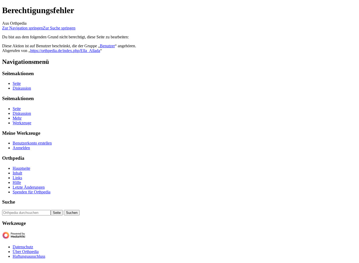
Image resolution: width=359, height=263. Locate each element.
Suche (8, 202)
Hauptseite (21, 168)
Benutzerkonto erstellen (32, 143)
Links (17, 178)
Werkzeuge (22, 123)
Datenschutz (23, 247)
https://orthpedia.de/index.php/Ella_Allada (65, 50)
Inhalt (17, 173)
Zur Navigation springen (22, 28)
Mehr (17, 118)
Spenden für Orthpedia (31, 192)
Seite (17, 83)
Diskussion (22, 88)
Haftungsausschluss (29, 256)
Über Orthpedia (26, 251)
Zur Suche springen (59, 28)
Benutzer (107, 46)
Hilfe (17, 182)
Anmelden (21, 148)
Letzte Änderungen (29, 187)
